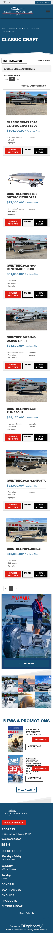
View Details (39, 150)
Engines (8, 895)
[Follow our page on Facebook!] (4, 845)
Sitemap (43, 929)
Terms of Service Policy (15, 929)
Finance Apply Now (13, 150)
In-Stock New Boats (31, 29)
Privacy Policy (33, 929)
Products (9, 901)
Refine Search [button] (12, 60)
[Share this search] (7, 79)
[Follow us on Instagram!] (8, 845)
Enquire (27, 149)
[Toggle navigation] (48, 11)
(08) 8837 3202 (12, 839)
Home (4, 29)
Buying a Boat (12, 906)
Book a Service (13, 822)
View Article (34, 746)
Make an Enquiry (26, 663)
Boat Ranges (11, 890)
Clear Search (43, 60)
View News (25, 789)
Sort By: (33, 85)
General (8, 884)
